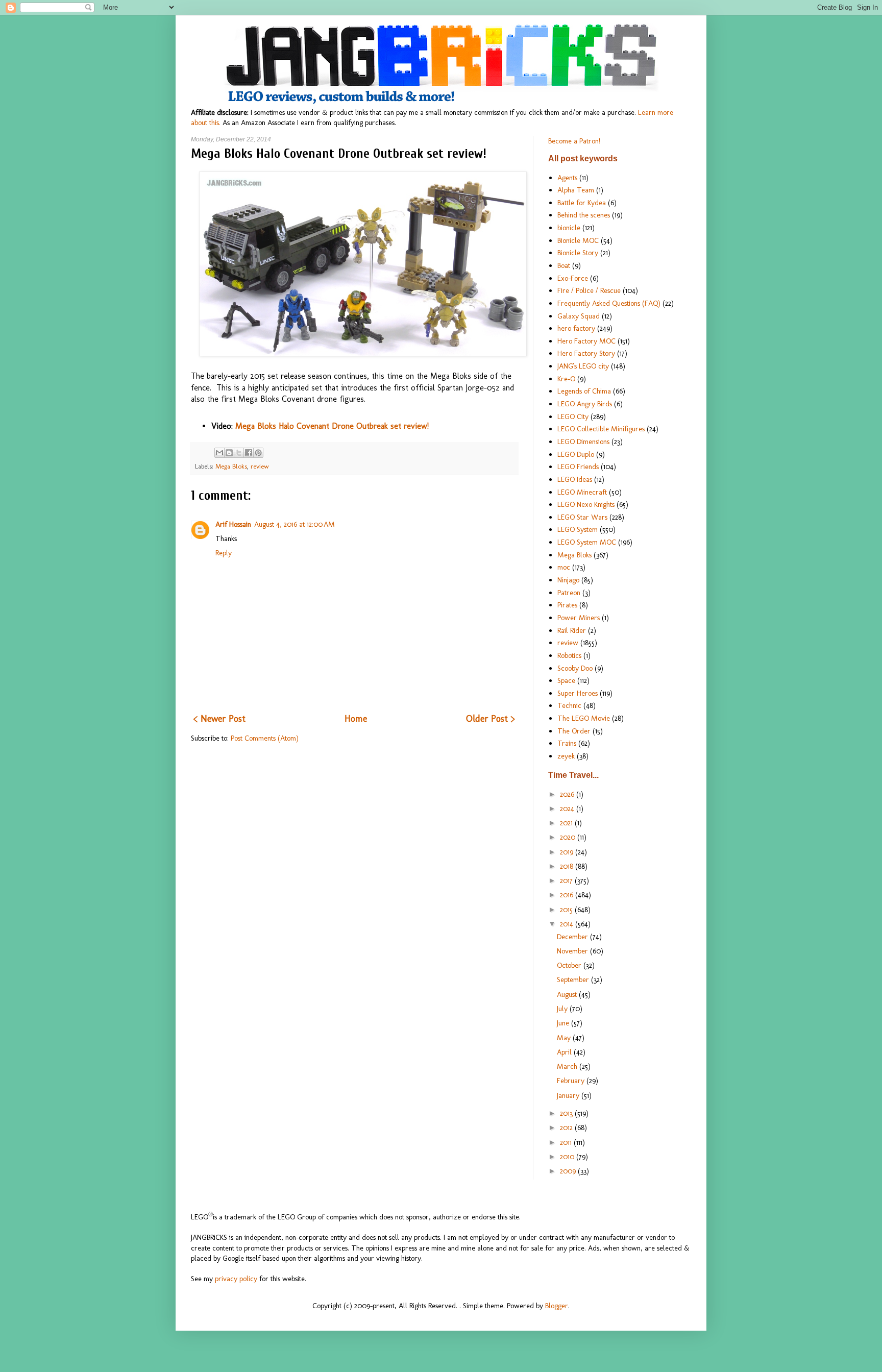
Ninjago (568, 579)
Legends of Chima (584, 391)
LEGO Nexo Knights (586, 504)
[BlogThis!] (229, 453)
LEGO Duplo (575, 454)
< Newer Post (219, 718)
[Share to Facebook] (248, 453)
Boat (563, 265)
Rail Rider (571, 630)
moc (563, 567)
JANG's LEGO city (583, 366)
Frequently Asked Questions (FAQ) (608, 303)
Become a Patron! (574, 140)
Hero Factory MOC (586, 341)
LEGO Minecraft (582, 492)
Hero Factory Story (586, 353)
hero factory (576, 328)
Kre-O (566, 378)
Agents (567, 177)
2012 (567, 1127)
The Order (574, 731)
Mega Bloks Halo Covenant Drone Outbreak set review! (332, 426)
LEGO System (577, 529)
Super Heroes (577, 693)
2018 (567, 866)
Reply (223, 552)
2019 (567, 851)
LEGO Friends (578, 466)
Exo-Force (572, 278)
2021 (567, 822)
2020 (568, 837)
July (563, 1008)
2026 (568, 794)
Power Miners (578, 617)
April (565, 1052)
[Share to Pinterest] (258, 453)
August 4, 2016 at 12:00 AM (294, 524)
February (571, 1080)
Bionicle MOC (578, 240)
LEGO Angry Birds (584, 403)
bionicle (568, 227)
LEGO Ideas (574, 479)
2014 (567, 923)
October (570, 965)
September (574, 979)
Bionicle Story (577, 252)
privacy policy (236, 1278)
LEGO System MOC (586, 542)
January (569, 1095)
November (573, 950)
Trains (566, 743)
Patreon (568, 592)
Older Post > (490, 718)
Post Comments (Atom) (265, 738)
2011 (567, 1142)
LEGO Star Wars (582, 517)
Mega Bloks (231, 466)
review (260, 466)
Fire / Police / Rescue (589, 290)
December (573, 936)
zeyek (566, 756)
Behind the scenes (583, 214)
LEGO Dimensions (583, 441)
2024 (568, 808)
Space (566, 680)
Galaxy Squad (578, 316)
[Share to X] (239, 453)
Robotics (569, 655)
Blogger (556, 1305)
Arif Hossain (233, 524)
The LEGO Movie (583, 718)
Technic (569, 705)
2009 (569, 1170)
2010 (568, 1156)
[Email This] (219, 453)
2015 (567, 909)
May (565, 1037)
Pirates (567, 604)
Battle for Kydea (581, 202)
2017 (567, 880)
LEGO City (573, 416)
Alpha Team (575, 189)
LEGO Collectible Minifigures (601, 428)
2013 (567, 1113)
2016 (567, 894)
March (568, 1066)
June (564, 1022)
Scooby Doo (575, 668)
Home (356, 718)
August (568, 994)
